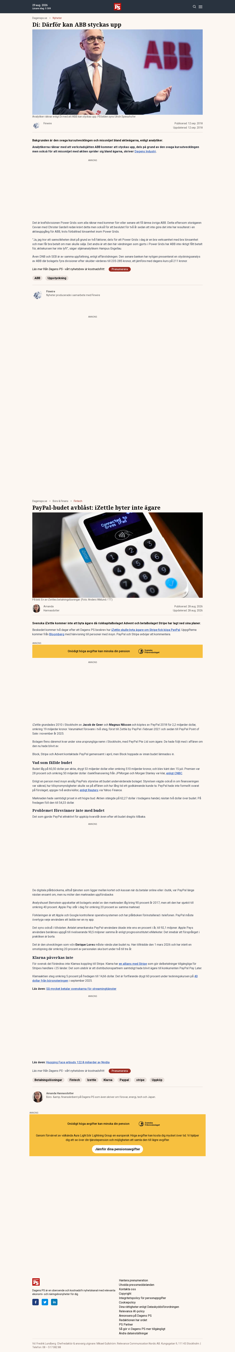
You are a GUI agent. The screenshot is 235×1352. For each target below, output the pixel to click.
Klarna (108, 1080)
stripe (140, 1080)
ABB (37, 278)
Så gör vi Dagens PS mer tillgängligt (142, 1329)
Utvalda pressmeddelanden (136, 1285)
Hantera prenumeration (133, 1280)
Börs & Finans (60, 501)
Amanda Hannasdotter (60, 1093)
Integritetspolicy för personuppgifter (142, 1298)
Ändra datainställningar (133, 1333)
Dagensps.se (39, 18)
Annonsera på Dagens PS (135, 1315)
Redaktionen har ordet (133, 1320)
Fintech (78, 501)
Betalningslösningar (48, 1080)
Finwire (50, 291)
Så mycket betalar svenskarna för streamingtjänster (81, 989)
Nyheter (57, 18)
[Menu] (200, 6)
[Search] (194, 6)
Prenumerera (120, 269)
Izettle (91, 1080)
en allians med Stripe (133, 964)
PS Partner (126, 1324)
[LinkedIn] (54, 1302)
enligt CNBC (174, 773)
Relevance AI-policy (132, 1311)
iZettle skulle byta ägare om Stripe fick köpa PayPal (145, 630)
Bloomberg (56, 634)
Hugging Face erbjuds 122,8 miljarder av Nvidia (78, 1062)
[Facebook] (35, 1302)
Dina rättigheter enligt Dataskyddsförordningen (149, 1307)
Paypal (124, 1080)
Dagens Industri (145, 151)
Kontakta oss (127, 1289)
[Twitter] (45, 1302)
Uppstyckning (57, 278)
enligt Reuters (89, 790)
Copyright (125, 1293)
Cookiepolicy (127, 1302)
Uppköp (157, 1080)
